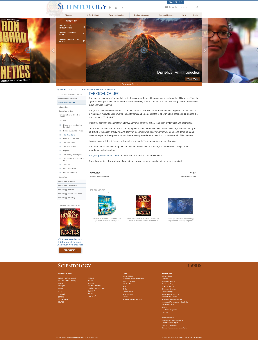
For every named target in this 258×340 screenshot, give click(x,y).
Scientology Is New (66, 111)
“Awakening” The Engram (72, 155)
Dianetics (62, 121)
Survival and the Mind (71, 139)
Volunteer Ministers (166, 15)
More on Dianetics (70, 172)
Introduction (63, 107)
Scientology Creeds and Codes (70, 194)
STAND (164, 307)
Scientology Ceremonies (67, 186)
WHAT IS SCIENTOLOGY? (71, 89)
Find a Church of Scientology (132, 299)
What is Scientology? (117, 15)
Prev (124, 84)
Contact (125, 297)
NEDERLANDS (63, 299)
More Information (128, 294)
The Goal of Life (69, 135)
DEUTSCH (61, 302)
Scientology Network (168, 281)
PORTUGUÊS (92, 296)
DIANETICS (110, 89)
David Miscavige (167, 291)
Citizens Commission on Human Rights (174, 328)
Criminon (165, 312)
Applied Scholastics (168, 317)
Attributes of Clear (69, 168)
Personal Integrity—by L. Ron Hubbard (69, 116)
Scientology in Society (66, 198)
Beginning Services (141, 15)
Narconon (165, 315)
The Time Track (69, 143)
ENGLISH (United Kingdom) (67, 280)
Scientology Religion (168, 284)
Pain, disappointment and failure (104, 155)
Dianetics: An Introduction (65, 27)
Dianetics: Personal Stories (68, 33)
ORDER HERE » (70, 250)
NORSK (90, 280)
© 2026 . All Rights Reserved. (77, 337)
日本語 (60, 291)
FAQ (184, 15)
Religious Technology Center (171, 294)
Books (195, 15)
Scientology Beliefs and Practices (133, 278)
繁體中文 (61, 297)
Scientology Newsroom (169, 289)
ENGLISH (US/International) (67, 278)
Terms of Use (187, 337)
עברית (60, 289)
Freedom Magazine (168, 304)
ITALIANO (91, 293)
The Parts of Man (69, 147)
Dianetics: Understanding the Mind (72, 126)
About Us (68, 15)
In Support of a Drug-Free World (172, 320)
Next (134, 84)
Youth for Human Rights (169, 325)
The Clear (67, 164)
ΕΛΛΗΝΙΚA (91, 291)
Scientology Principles (66, 102)
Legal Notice (198, 337)
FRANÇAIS (61, 286)
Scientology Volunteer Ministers (172, 299)
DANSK (60, 283)
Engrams (66, 151)
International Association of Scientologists (175, 302)
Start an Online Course (169, 297)
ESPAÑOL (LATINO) (94, 286)
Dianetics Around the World (69, 40)
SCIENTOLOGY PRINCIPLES (94, 89)
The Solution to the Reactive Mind (73, 159)
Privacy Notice (167, 337)
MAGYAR (91, 278)
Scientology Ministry (66, 190)
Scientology (63, 177)
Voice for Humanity (129, 281)
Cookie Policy (177, 337)
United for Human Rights (170, 322)
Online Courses (128, 291)
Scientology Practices (66, 181)
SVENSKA (91, 283)
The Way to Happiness (169, 310)
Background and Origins (67, 98)
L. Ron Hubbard (93, 15)
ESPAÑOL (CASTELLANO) (96, 288)
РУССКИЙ (61, 294)
